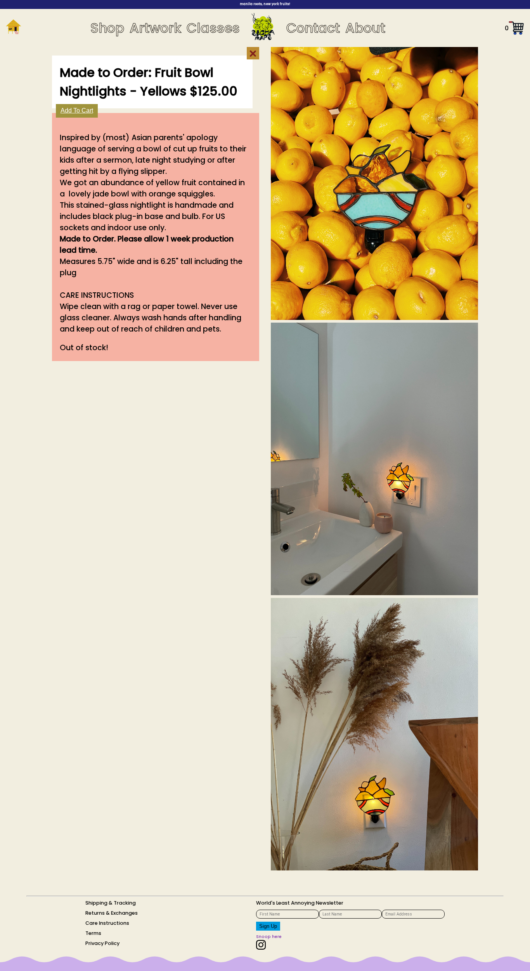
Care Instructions (107, 923)
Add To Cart (77, 110)
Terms (93, 933)
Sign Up (268, 926)
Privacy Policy (102, 943)
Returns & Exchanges (111, 913)
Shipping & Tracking (110, 903)
